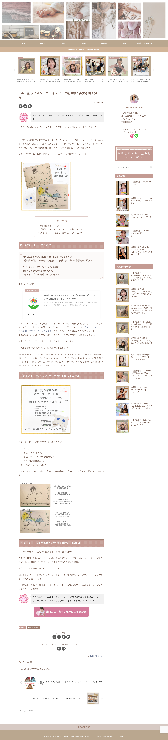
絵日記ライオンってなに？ (51, 226)
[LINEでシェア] (25, 106)
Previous (14, 70)
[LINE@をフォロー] (64, 649)
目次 (58, 220)
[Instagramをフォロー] (59, 649)
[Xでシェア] (54, 637)
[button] (30, 106)
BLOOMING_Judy (134, 107)
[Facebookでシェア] (21, 106)
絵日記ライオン (34, 627)
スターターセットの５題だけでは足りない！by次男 (61, 233)
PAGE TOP (84, 727)
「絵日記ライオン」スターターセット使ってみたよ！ (62, 229)
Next (154, 70)
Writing (23, 627)
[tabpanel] (27, 69)
